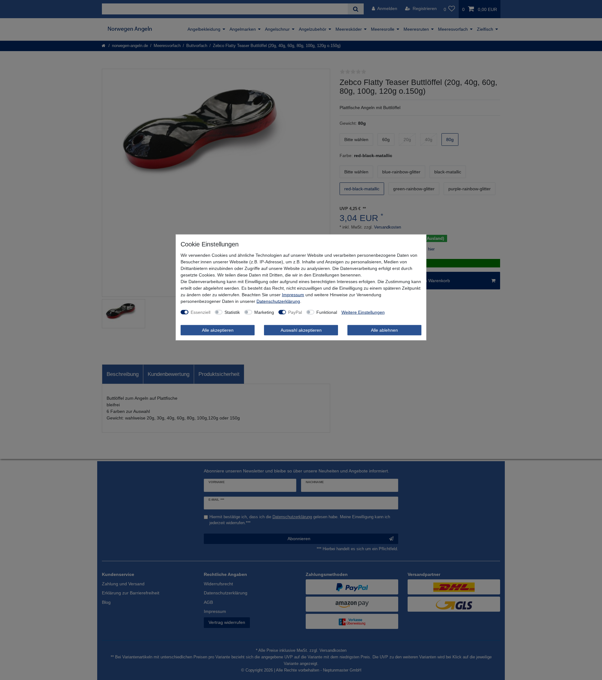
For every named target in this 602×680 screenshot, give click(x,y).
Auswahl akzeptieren (301, 329)
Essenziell (200, 311)
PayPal (295, 311)
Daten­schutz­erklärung (278, 300)
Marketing (264, 311)
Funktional (326, 311)
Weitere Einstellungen (363, 311)
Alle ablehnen (384, 329)
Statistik (232, 311)
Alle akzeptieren (218, 329)
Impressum (293, 294)
